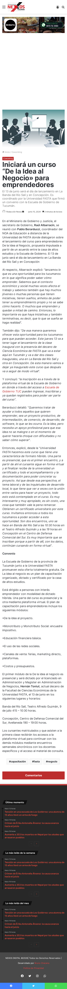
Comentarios (33, 775)
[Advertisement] (33, 74)
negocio (52, 761)
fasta (37, 761)
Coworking (17, 152)
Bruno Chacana (42, 963)
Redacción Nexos (14, 211)
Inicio (7, 152)
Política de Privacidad (33, 968)
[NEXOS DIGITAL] (16, 7)
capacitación (18, 761)
